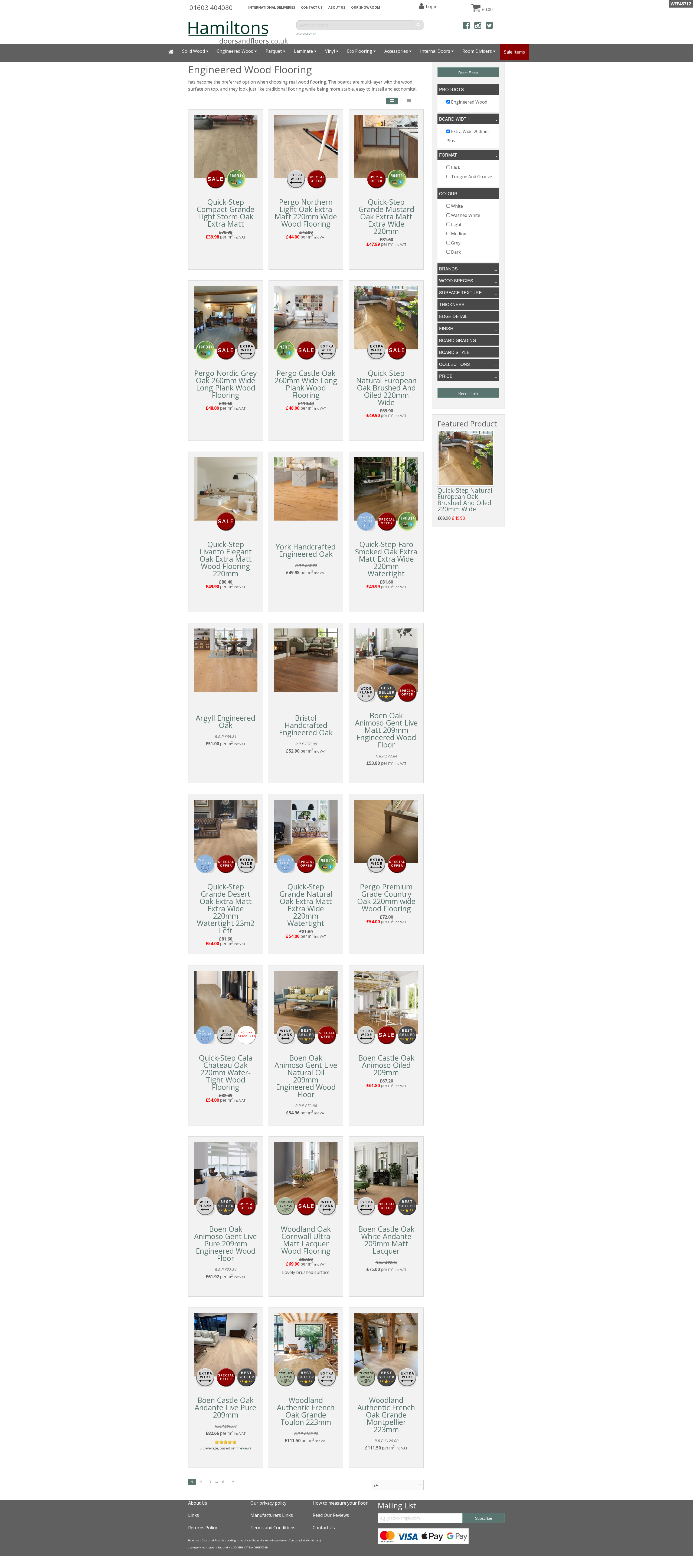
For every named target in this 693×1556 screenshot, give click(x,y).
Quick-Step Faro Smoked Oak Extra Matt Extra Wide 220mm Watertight (386, 558)
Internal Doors (435, 51)
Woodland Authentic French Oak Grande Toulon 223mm (306, 1411)
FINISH (446, 328)
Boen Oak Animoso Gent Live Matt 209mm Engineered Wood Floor (386, 730)
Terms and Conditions (272, 1528)
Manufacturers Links (271, 1515)
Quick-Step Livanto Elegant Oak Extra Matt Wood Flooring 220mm (225, 558)
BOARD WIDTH (454, 119)
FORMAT (448, 155)
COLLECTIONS (454, 364)
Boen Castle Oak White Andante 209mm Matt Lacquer (386, 1240)
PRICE (446, 376)
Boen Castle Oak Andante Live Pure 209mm (225, 1407)
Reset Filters (468, 72)
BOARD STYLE (454, 352)
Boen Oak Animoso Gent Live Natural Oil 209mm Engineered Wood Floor (305, 1076)
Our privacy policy (268, 1503)
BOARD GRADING (457, 340)
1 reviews (243, 1448)
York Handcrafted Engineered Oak (306, 550)
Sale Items (514, 52)
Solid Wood (194, 51)
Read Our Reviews (331, 1515)
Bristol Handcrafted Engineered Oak (306, 725)
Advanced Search (306, 34)
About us (336, 7)
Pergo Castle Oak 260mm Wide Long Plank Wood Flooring (305, 384)
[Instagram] (478, 26)
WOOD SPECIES (456, 280)
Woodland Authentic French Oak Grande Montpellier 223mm (386, 1414)
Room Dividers (477, 51)
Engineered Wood (235, 51)
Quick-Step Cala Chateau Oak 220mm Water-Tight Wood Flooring (226, 1072)
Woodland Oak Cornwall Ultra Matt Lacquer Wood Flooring (306, 1240)
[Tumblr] (501, 26)
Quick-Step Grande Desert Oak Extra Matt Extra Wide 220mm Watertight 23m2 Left (225, 908)
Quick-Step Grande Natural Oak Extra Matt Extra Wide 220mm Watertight (305, 905)
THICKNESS (452, 304)
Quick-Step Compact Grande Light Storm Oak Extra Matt (225, 213)
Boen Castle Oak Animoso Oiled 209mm (386, 1065)
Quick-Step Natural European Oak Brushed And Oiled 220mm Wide (386, 387)
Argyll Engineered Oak (225, 721)
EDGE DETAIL (453, 316)
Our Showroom (365, 7)
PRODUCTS (451, 89)
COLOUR (448, 193)
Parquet (274, 51)
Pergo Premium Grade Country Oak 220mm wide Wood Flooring (386, 897)
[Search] (418, 25)
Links (193, 1515)
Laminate (304, 51)
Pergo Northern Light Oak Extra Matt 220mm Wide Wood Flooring (305, 213)
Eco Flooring (360, 51)
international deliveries (271, 7)
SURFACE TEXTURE (460, 292)
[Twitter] (489, 26)
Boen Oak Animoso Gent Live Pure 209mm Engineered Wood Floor (225, 1243)
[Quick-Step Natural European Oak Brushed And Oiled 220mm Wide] (465, 458)
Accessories (396, 51)
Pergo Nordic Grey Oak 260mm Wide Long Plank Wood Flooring (225, 384)
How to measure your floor (340, 1503)
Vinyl (330, 51)
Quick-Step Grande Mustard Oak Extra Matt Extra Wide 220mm (386, 216)
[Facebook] (466, 26)
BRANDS (448, 269)
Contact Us (311, 7)
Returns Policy (202, 1528)
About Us (197, 1503)
